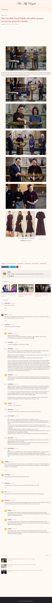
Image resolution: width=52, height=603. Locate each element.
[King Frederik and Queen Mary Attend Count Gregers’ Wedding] (4, 560)
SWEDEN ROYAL (43, 263)
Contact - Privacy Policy (23, 601)
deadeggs (10, 403)
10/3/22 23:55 (9, 491)
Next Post (48, 555)
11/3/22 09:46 (16, 409)
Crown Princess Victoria (11, 263)
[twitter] (9, 276)
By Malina (5, 15)
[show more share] (20, 267)
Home (2, 15)
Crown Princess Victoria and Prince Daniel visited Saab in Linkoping (25, 294)
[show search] (50, 9)
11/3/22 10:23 (14, 510)
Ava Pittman (7, 474)
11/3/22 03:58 (16, 384)
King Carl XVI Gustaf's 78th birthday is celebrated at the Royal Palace (9, 294)
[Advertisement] (26, 35)
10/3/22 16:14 (10, 314)
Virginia (9, 510)
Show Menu (5, 9)
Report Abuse (30, 601)
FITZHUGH (10, 374)
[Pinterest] (17, 267)
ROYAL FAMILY (27, 263)
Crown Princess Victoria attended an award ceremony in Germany (43, 294)
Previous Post (4, 555)
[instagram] (7, 276)
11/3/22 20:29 (17, 448)
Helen (9, 272)
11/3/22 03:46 (12, 500)
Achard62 (6, 461)
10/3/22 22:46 (13, 474)
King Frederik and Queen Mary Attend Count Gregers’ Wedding (21, 559)
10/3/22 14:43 (13, 303)
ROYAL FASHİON (35, 263)
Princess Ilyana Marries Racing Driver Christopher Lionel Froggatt (21, 564)
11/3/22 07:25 (15, 403)
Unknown (10, 333)
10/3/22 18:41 (12, 461)
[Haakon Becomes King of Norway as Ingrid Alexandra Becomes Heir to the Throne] (4, 572)
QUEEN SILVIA (20, 263)
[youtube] (11, 276)
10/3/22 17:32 (13, 324)
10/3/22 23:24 (16, 342)
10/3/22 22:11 (15, 333)
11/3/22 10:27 (16, 437)
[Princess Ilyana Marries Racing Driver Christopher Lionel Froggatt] (4, 566)
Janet (5, 491)
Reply (6, 310)
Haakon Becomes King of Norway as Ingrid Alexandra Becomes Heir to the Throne (24, 570)
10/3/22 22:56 (13, 483)
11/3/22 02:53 (16, 348)
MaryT (6, 314)
